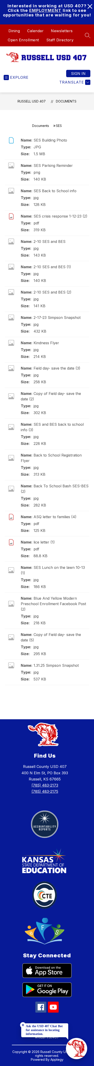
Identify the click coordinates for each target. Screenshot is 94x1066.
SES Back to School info (55, 191)
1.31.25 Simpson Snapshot (56, 665)
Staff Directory (60, 40)
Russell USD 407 (32, 101)
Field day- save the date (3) (57, 368)
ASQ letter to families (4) (55, 517)
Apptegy (56, 1059)
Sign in (78, 73)
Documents (66, 101)
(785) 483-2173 (44, 785)
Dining (14, 31)
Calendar (35, 31)
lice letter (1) (44, 542)
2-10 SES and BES (49, 241)
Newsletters (62, 31)
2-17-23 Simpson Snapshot (57, 317)
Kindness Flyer (46, 343)
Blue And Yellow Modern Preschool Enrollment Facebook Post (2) (53, 604)
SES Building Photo (50, 140)
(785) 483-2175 (44, 791)
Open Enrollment (23, 40)
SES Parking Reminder (53, 165)
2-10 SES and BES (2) (52, 292)
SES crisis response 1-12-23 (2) (60, 216)
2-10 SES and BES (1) (52, 267)
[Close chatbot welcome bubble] (23, 1025)
